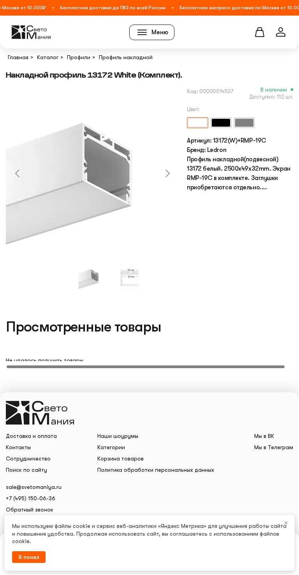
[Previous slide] (18, 173)
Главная (18, 57)
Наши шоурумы (117, 436)
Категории (111, 447)
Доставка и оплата (31, 436)
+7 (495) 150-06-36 (30, 498)
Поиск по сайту (26, 470)
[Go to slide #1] (92, 277)
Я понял (28, 557)
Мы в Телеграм (273, 447)
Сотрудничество (28, 458)
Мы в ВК (264, 436)
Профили (78, 57)
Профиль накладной (126, 57)
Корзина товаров (120, 458)
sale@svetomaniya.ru (34, 487)
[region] (149, 353)
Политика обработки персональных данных (155, 470)
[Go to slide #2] (129, 277)
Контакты (18, 447)
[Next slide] (167, 173)
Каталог (47, 57)
